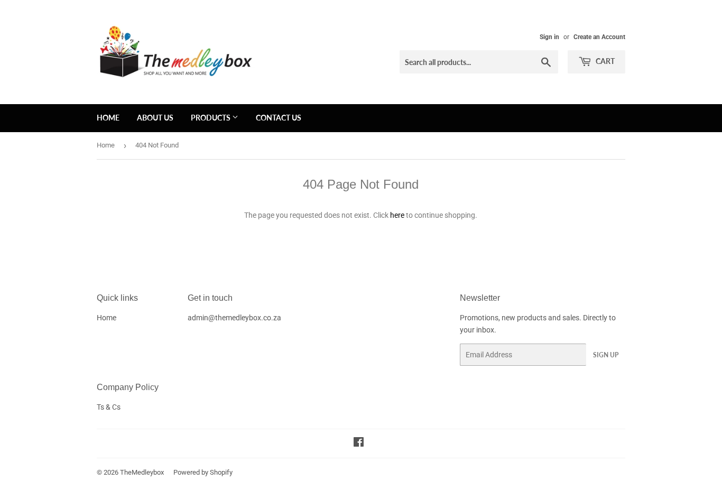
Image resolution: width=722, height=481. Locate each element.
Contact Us (278, 117)
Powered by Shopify (203, 472)
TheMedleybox (142, 472)
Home (108, 117)
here (397, 215)
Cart (604, 61)
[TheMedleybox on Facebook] (358, 443)
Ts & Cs (109, 407)
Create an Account (599, 37)
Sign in (549, 37)
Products (211, 117)
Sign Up (605, 355)
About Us (155, 117)
